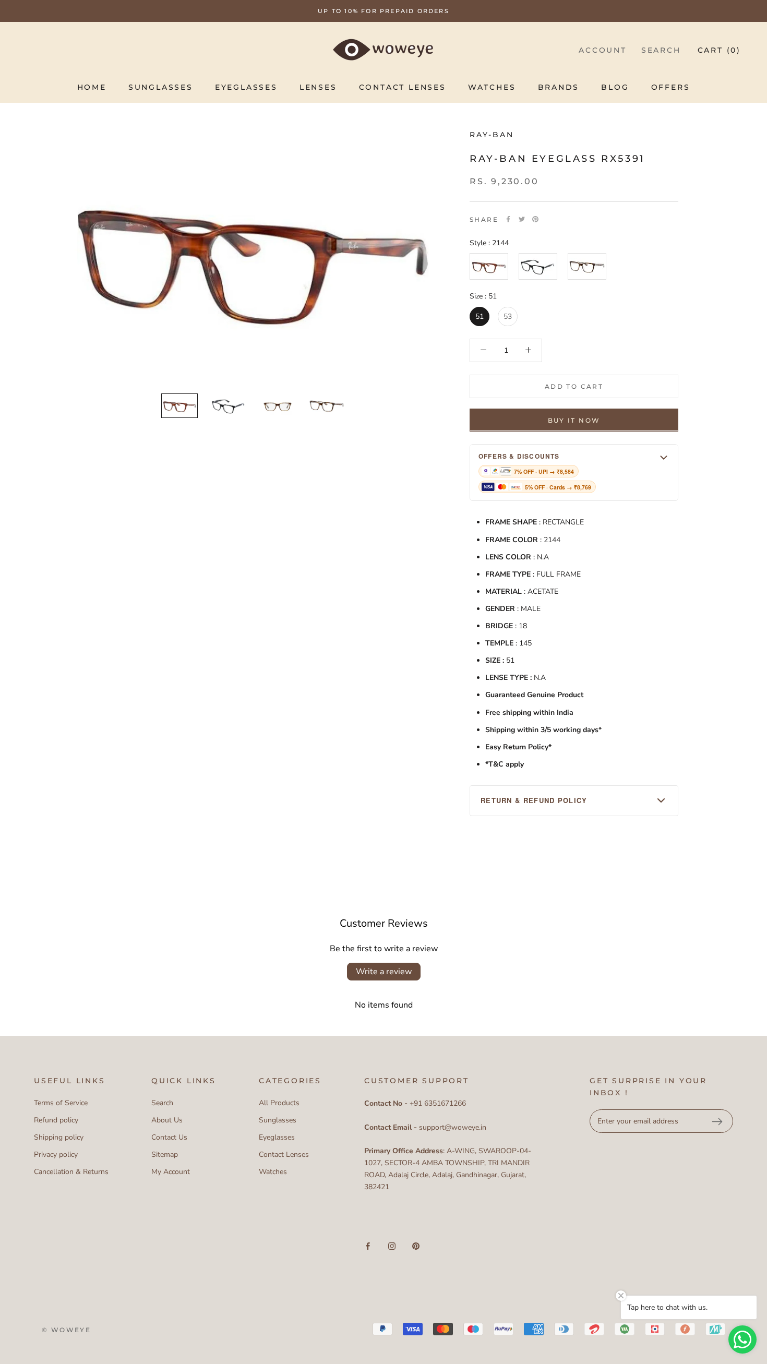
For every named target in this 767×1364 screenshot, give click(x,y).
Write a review (384, 971)
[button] (574, 472)
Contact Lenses (402, 87)
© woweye (66, 1330)
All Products (279, 1103)
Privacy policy (56, 1154)
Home (91, 87)
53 (508, 316)
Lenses (318, 87)
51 (479, 316)
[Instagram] (392, 1246)
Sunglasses (160, 87)
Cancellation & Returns (71, 1172)
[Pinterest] (535, 219)
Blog (615, 87)
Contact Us (169, 1137)
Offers (670, 87)
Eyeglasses (246, 87)
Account (603, 50)
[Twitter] (522, 219)
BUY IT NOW (574, 420)
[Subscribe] (717, 1121)
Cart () (719, 50)
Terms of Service (61, 1103)
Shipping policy (58, 1137)
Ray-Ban (492, 134)
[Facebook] (508, 219)
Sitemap (164, 1154)
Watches (492, 87)
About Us (167, 1120)
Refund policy (56, 1120)
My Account (170, 1172)
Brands (559, 87)
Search (661, 50)
